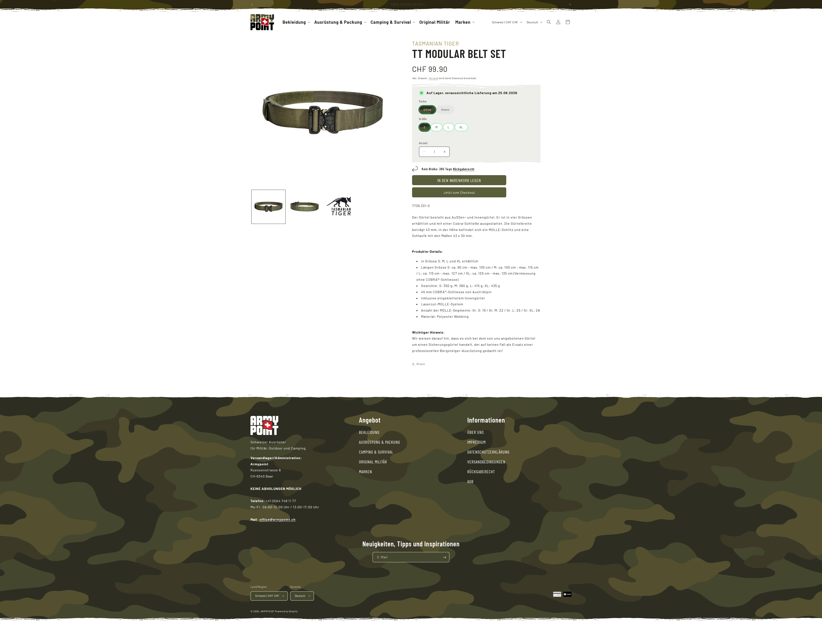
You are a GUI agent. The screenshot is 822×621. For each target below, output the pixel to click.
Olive (427, 109)
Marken (365, 471)
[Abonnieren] (444, 557)
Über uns (475, 432)
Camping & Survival (376, 451)
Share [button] (420, 364)
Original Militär (373, 461)
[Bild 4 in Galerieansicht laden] (340, 207)
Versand (434, 78)
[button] (296, 22)
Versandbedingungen (486, 461)
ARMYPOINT (267, 611)
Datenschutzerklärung (488, 451)
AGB (470, 481)
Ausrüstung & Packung (379, 442)
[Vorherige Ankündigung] (252, 4)
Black (447, 111)
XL (461, 127)
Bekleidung (369, 432)
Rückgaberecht (464, 169)
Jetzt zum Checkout (459, 192)
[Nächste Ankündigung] (570, 4)
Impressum (476, 442)
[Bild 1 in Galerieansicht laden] (268, 207)
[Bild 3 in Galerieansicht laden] (304, 207)
